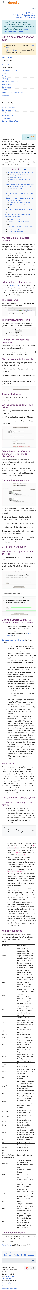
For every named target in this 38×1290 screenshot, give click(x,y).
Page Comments (29, 15)
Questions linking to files (10, 121)
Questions (7, 57)
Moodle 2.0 (17, 1255)
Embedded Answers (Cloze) (11, 81)
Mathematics (29, 1255)
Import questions (7, 115)
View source (18, 17)
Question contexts (8, 113)
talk (12, 48)
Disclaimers (5, 1286)
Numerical (5, 90)
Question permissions (9, 110)
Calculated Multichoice (9, 70)
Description (5, 73)
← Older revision (15, 50)
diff (8, 50)
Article (17, 15)
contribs (17, 48)
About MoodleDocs (8, 1283)
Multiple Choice (7, 84)
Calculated (5, 65)
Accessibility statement (9, 1288)
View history (31, 17)
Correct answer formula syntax (13, 640)
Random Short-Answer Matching (13, 92)
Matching (5, 79)
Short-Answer (6, 87)
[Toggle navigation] (2, 3)
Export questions (7, 118)
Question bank (14, 286)
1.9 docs (30, 13)
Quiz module (6, 124)
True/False (5, 95)
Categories (7, 1253)
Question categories (8, 107)
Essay (4, 76)
